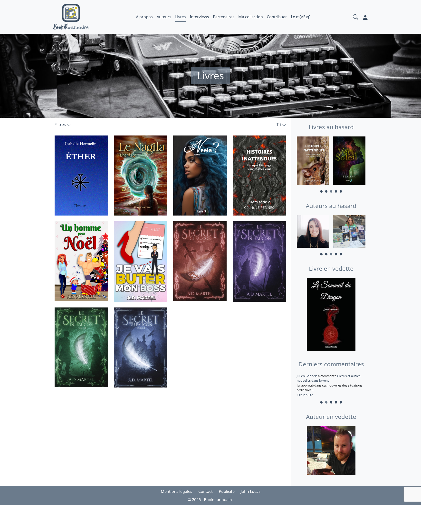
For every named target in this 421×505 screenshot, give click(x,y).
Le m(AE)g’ (300, 16)
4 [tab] (336, 191)
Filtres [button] (61, 124)
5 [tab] (341, 191)
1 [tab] (321, 191)
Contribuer (277, 16)
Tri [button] (279, 124)
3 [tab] (331, 191)
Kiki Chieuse (306, 376)
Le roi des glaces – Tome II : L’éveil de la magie (328, 378)
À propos (144, 16)
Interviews (199, 16)
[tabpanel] (313, 161)
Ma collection (250, 16)
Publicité (227, 491)
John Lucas (250, 491)
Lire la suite (305, 395)
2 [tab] (326, 191)
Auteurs (164, 16)
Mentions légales (176, 491)
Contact (205, 491)
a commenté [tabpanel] (330, 385)
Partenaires (223, 16)
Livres (180, 16)
